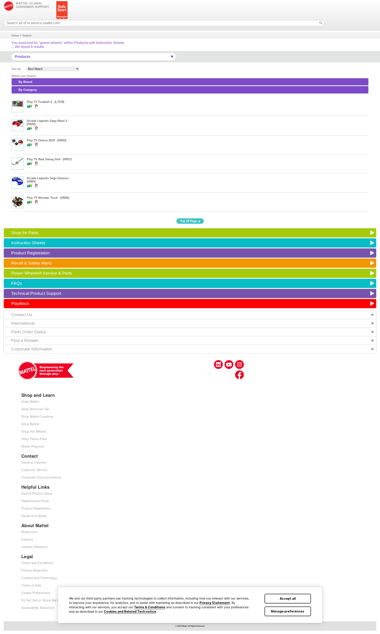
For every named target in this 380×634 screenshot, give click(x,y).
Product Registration (30, 253)
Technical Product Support (36, 293)
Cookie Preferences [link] (35, 592)
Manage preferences (287, 611)
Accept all (288, 598)
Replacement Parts (35, 501)
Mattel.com (29, 532)
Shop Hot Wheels (33, 431)
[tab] (190, 82)
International (23, 323)
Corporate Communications (41, 477)
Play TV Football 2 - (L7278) (45, 102)
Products (22, 56)
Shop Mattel (30, 401)
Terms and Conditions (37, 563)
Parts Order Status (28, 332)
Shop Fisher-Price (34, 439)
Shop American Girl (35, 409)
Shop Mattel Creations (37, 416)
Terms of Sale (31, 585)
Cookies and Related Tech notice (130, 611)
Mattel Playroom (33, 446)
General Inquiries (33, 462)
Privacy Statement (214, 603)
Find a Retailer (25, 340)
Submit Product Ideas (36, 493)
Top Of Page (188, 221)
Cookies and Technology (39, 578)
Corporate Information (31, 349)
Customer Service (34, 470)
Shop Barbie (30, 424)
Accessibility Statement (38, 607)
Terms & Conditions (149, 607)
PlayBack (20, 303)
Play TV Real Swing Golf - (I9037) (49, 159)
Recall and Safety (34, 516)
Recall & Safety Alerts (31, 263)
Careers (27, 539)
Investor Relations (34, 547)
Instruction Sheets (28, 242)
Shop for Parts (24, 232)
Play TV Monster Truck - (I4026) (48, 197)
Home (15, 35)
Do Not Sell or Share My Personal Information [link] (54, 600)
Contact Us (21, 314)
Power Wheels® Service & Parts (41, 273)
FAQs (16, 283)
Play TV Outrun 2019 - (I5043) (46, 140)
